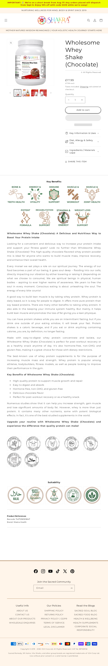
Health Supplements (85, 622)
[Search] (89, 20)
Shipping (84, 87)
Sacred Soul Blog (86, 610)
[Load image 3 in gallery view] (34, 93)
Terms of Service (54, 622)
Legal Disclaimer (54, 627)
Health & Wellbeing (86, 618)
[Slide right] (51, 93)
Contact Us (22, 614)
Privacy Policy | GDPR (54, 618)
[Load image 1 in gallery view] (17, 93)
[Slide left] (10, 93)
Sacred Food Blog (85, 614)
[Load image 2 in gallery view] (26, 93)
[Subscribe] (71, 588)
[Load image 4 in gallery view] (43, 93)
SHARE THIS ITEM (77, 161)
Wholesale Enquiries (22, 622)
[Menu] (6, 20)
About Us (22, 610)
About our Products (22, 618)
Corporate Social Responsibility (86, 628)
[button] (83, 118)
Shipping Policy (54, 610)
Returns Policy (54, 614)
